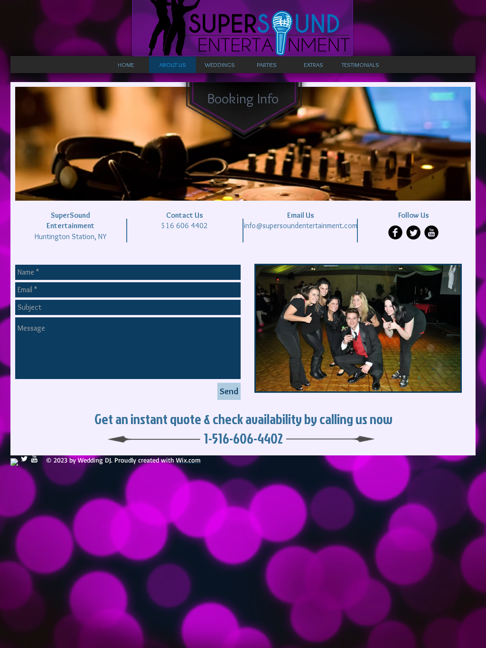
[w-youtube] (34, 459)
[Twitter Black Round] (413, 232)
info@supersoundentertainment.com (300, 225)
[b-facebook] (395, 232)
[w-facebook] (14, 462)
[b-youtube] (431, 232)
